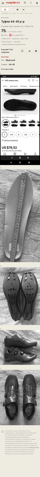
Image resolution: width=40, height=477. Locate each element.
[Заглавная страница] (12, 1)
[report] (36, 51)
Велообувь (5, 17)
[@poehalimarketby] (17, 9)
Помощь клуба (34, 447)
